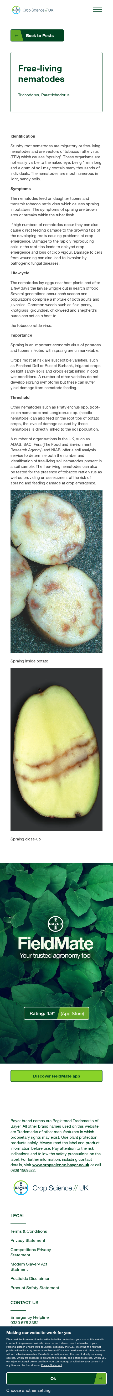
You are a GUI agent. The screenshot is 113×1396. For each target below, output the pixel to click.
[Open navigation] (97, 9)
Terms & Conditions (29, 1231)
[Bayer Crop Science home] (45, 1188)
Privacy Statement (51, 1365)
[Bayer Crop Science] (34, 10)
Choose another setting (28, 1390)
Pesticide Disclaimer (30, 1278)
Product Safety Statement (35, 1287)
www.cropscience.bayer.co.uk (60, 1164)
